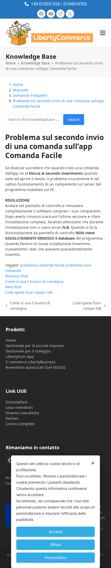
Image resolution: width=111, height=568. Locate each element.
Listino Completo (20, 423)
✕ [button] (93, 463)
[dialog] (55, 511)
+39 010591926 (45, 4)
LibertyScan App (20, 356)
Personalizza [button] (55, 557)
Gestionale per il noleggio (28, 351)
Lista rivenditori (19, 407)
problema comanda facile (42, 265)
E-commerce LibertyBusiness (31, 361)
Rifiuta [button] (55, 544)
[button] (103, 33)
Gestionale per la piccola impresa (35, 345)
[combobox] (34, 119)
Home (11, 340)
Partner (12, 418)
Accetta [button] (55, 531)
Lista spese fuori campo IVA (81, 305)
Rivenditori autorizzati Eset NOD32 (36, 367)
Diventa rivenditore (22, 412)
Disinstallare (16, 402)
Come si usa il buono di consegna (28, 305)
